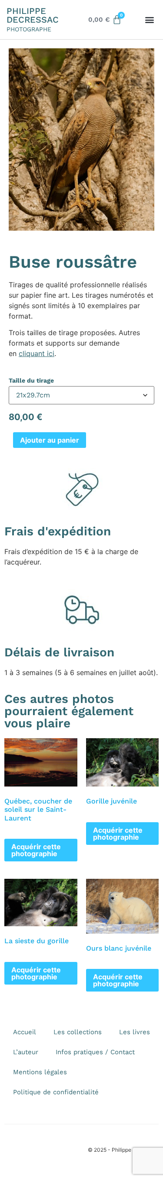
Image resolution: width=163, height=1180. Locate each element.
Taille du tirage (31, 380)
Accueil (24, 1032)
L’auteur (25, 1052)
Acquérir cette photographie (36, 850)
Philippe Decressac (33, 15)
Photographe (29, 29)
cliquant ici (36, 353)
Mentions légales (40, 1072)
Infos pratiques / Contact (95, 1052)
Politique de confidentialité (56, 1092)
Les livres (134, 1032)
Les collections (77, 1032)
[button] (149, 20)
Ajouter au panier (49, 440)
